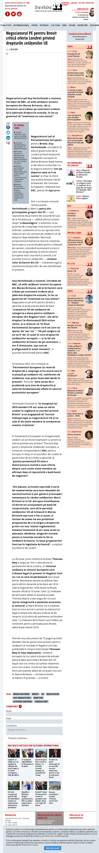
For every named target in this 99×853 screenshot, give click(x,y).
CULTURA (55, 25)
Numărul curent (65, 4)
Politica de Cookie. (30, 845)
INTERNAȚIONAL (21, 25)
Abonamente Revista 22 (15, 6)
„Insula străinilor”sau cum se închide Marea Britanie (20, 136)
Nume (9, 711)
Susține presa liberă (80, 36)
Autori (81, 3)
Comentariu (11, 725)
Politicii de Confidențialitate (56, 836)
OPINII (34, 25)
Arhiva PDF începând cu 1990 (17, 3)
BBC (33, 190)
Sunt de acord (52, 848)
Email (8, 718)
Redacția (90, 3)
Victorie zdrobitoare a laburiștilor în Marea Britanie (20, 146)
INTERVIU (44, 25)
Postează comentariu (17, 738)
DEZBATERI (83, 25)
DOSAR (72, 25)
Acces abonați (11, 9)
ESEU (64, 25)
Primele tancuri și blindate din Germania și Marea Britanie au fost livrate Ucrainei (20, 157)
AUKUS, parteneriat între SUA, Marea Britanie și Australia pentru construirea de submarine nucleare (20, 174)
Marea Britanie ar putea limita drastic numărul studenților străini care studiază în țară (19, 192)
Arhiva (74, 3)
